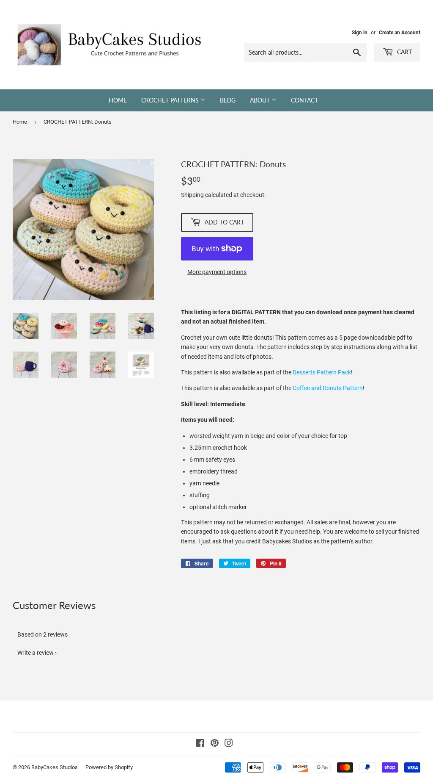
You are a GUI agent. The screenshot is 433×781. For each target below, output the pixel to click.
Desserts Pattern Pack (322, 372)
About (260, 100)
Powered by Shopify (109, 767)
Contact (304, 100)
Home (118, 100)
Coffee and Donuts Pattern (328, 388)
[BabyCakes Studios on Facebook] (200, 744)
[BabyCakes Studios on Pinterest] (214, 744)
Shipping (192, 194)
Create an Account (399, 33)
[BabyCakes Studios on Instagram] (229, 744)
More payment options (217, 272)
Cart (403, 51)
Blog (228, 100)
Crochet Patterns (170, 100)
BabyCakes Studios (54, 767)
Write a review (35, 652)
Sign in (359, 33)
